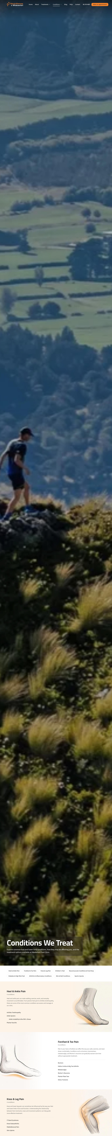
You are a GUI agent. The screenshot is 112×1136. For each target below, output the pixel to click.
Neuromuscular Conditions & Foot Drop (81, 971)
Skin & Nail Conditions (63, 976)
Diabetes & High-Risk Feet (17, 976)
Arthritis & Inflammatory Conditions (40, 976)
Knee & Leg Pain (46, 971)
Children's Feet (60, 971)
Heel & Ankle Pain (14, 971)
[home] (16, 4)
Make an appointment (100, 4)
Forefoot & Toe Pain (30, 971)
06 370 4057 (86, 4)
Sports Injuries (79, 976)
